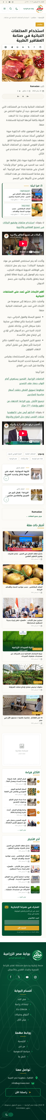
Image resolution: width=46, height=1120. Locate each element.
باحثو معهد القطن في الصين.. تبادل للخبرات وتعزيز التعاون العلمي (25, 555)
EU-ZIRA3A (21, 1009)
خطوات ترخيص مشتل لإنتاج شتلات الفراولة (25, 687)
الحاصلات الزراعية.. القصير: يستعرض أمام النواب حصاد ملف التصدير (24, 381)
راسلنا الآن (23, 1092)
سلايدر (33, 17)
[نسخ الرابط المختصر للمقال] (40, 47)
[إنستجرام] (12, 2)
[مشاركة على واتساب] (17, 47)
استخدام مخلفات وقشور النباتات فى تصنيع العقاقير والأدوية (23, 224)
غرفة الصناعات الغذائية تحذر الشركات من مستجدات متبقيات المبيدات (26, 655)
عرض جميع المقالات (34, 516)
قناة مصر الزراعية (37, 458)
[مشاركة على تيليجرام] (12, 47)
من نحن (22, 1046)
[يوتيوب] (9, 2)
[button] (6, 1115)
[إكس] (6, 2)
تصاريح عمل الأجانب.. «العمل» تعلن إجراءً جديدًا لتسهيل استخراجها (24, 621)
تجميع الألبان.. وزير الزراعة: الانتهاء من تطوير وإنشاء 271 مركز (25, 403)
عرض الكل (21, 1020)
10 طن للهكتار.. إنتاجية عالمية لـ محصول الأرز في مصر (23, 719)
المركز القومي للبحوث (15, 454)
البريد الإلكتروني (33, 918)
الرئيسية (41, 17)
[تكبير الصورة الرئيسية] (23, 66)
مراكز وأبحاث (24, 458)
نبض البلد (22, 999)
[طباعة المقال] (5, 47)
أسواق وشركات (22, 1015)
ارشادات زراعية (21, 1004)
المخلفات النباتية (30, 454)
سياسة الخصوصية (21, 1051)
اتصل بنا (21, 1057)
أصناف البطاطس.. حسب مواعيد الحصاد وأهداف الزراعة (24, 588)
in (23, 47)
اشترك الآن (22, 927)
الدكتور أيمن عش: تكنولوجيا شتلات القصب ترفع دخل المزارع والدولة (25, 414)
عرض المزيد (22, 830)
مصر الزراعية (13, 458)
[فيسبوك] (3, 2)
